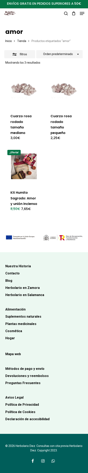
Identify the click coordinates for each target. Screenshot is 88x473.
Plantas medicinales (20, 324)
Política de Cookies (20, 412)
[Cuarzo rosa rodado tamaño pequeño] (63, 89)
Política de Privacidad (22, 405)
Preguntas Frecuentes (23, 383)
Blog (8, 281)
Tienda (21, 41)
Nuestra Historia (18, 266)
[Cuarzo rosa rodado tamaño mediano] (23, 89)
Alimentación (15, 309)
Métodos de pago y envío (24, 369)
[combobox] (59, 54)
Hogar (10, 338)
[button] (82, 13)
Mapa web (13, 354)
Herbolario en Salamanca (24, 295)
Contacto (12, 273)
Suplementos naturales (23, 316)
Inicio (8, 41)
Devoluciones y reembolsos (27, 376)
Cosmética (13, 331)
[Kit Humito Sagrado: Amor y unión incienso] (23, 166)
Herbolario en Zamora (22, 288)
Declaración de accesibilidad (27, 419)
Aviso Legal (14, 397)
